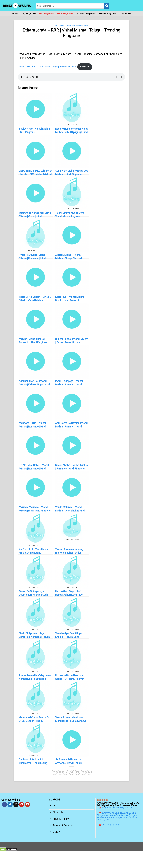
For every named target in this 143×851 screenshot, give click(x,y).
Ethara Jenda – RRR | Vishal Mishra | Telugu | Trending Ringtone (47, 66)
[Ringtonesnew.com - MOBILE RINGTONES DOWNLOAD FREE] (16, 5)
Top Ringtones (28, 13)
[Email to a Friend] (65, 772)
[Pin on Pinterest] (71, 772)
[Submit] (106, 5)
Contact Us (125, 13)
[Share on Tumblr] (83, 772)
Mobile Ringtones (108, 13)
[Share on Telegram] (89, 772)
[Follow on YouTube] (27, 804)
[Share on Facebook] (54, 772)
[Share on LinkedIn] (77, 772)
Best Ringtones (46, 13)
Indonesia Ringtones (86, 13)
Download (84, 66)
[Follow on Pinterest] (21, 804)
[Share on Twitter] (60, 772)
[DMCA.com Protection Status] (8, 848)
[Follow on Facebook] (4, 804)
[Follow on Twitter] (10, 804)
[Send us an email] (16, 804)
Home (15, 13)
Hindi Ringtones (65, 13)
